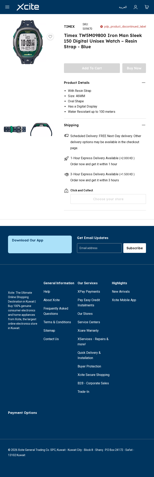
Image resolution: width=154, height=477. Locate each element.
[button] (28, 66)
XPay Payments (89, 291)
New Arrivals (121, 291)
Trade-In (83, 392)
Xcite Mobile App (124, 300)
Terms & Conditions (57, 322)
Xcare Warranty (88, 330)
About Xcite (52, 300)
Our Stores (85, 314)
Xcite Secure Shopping (93, 375)
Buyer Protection (89, 366)
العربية (123, 7)
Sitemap (49, 330)
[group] (99, 248)
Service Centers (89, 322)
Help (47, 291)
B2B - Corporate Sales (93, 383)
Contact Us (51, 339)
